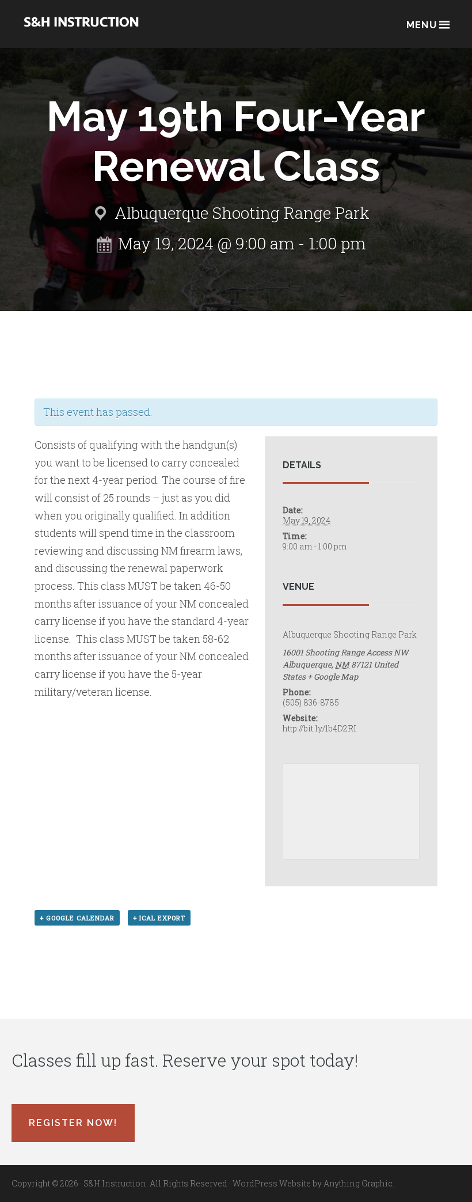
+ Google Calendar (77, 917)
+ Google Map (332, 676)
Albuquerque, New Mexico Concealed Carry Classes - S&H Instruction (81, 30)
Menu (421, 25)
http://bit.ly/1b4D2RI (319, 728)
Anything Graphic (358, 1183)
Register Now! (73, 1122)
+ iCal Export (159, 917)
